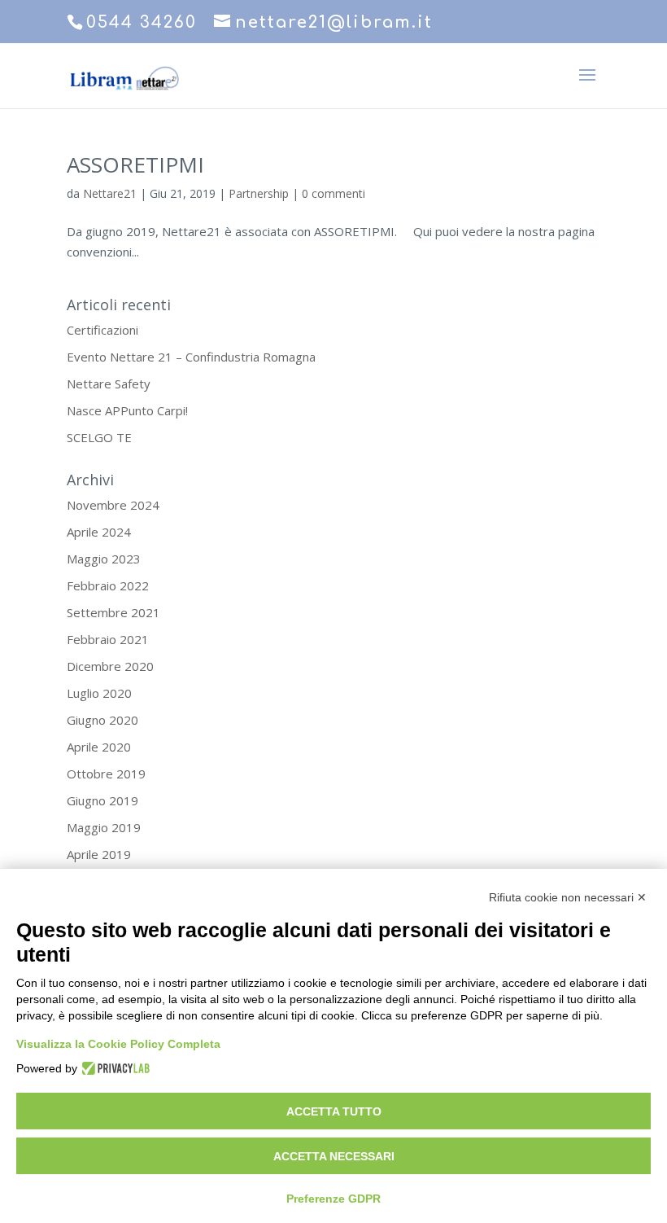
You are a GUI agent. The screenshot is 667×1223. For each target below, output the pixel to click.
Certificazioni (102, 330)
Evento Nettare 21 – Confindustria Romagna (191, 356)
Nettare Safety (108, 383)
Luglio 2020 (99, 693)
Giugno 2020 (102, 720)
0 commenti (333, 193)
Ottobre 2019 (106, 773)
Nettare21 (110, 193)
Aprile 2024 (99, 532)
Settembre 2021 (113, 612)
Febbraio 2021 (108, 639)
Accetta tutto (333, 1111)
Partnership (259, 193)
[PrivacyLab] (113, 1068)
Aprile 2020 (99, 747)
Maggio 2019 (104, 827)
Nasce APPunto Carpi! (127, 410)
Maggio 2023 (104, 558)
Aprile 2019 (99, 854)
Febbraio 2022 (108, 585)
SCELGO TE (99, 437)
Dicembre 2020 (110, 666)
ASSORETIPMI (135, 164)
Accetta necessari (334, 1156)
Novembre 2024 (113, 505)
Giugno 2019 (102, 800)
